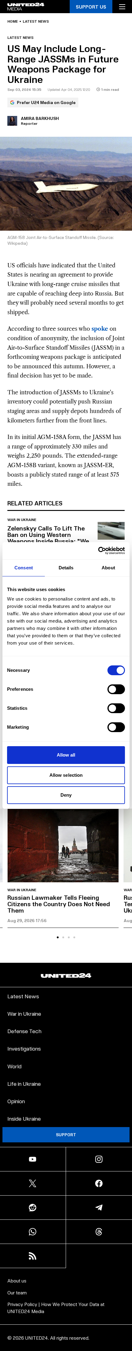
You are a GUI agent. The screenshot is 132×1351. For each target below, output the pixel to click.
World (14, 1066)
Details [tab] (66, 567)
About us (16, 1280)
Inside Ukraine (24, 1118)
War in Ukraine (21, 520)
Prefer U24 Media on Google (46, 102)
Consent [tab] (23, 567)
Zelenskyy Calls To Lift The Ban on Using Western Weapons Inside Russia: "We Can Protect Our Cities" (48, 538)
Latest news (36, 21)
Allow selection (66, 775)
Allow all (66, 754)
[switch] (116, 689)
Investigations (24, 1048)
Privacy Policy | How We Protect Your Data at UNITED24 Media (55, 1307)
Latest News (23, 996)
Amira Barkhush (40, 118)
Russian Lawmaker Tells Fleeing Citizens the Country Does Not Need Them (58, 903)
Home (12, 21)
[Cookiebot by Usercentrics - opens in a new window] (98, 551)
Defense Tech (24, 1031)
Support (66, 1134)
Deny (66, 795)
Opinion (16, 1101)
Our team (17, 1292)
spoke (99, 329)
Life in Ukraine (24, 1083)
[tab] (58, 937)
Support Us (91, 6)
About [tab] (108, 567)
